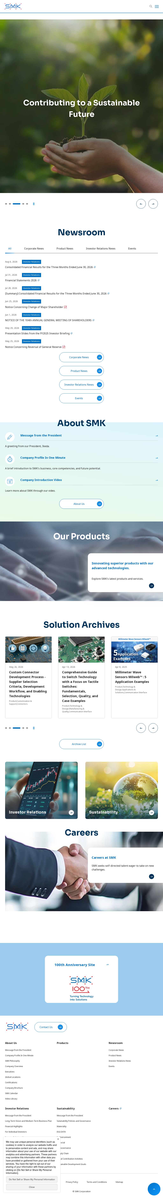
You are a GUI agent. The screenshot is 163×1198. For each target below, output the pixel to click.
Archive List (79, 744)
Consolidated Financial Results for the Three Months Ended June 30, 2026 (49, 267)
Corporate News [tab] (34, 248)
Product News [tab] (65, 248)
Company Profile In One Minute (42, 457)
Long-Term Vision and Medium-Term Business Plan (28, 1121)
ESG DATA (61, 1131)
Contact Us (46, 1027)
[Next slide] (153, 204)
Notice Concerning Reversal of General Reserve (33, 347)
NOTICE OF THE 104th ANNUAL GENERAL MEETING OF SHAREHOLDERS (48, 320)
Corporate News (79, 357)
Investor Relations (17, 1108)
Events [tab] (132, 248)
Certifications (11, 1082)
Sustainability (66, 1108)
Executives (9, 1071)
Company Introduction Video (41, 480)
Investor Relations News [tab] (100, 248)
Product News (79, 371)
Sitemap (119, 1182)
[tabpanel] (81, 331)
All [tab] (9, 248)
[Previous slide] (141, 204)
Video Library (11, 1098)
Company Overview (14, 1066)
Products (62, 1043)
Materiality (61, 1126)
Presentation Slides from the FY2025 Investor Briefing (37, 333)
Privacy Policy (72, 1182)
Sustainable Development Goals (71, 1164)
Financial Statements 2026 (21, 280)
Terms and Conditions (97, 1182)
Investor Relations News (79, 384)
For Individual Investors (16, 1131)
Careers (114, 1108)
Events (79, 398)
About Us (79, 504)
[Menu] (156, 6)
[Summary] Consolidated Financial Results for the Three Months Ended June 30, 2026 (55, 293)
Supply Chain (63, 1153)
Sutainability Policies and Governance (74, 1121)
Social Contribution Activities (70, 1158)
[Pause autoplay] (34, 204)
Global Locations (13, 1077)
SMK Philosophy (12, 1061)
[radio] (6, 203)
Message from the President (41, 435)
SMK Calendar (11, 1093)
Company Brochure (14, 1088)
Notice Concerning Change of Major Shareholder (34, 307)
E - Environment (64, 1137)
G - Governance (64, 1148)
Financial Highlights (14, 1126)
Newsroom (116, 1043)
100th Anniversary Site (74, 964)
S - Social (61, 1142)
